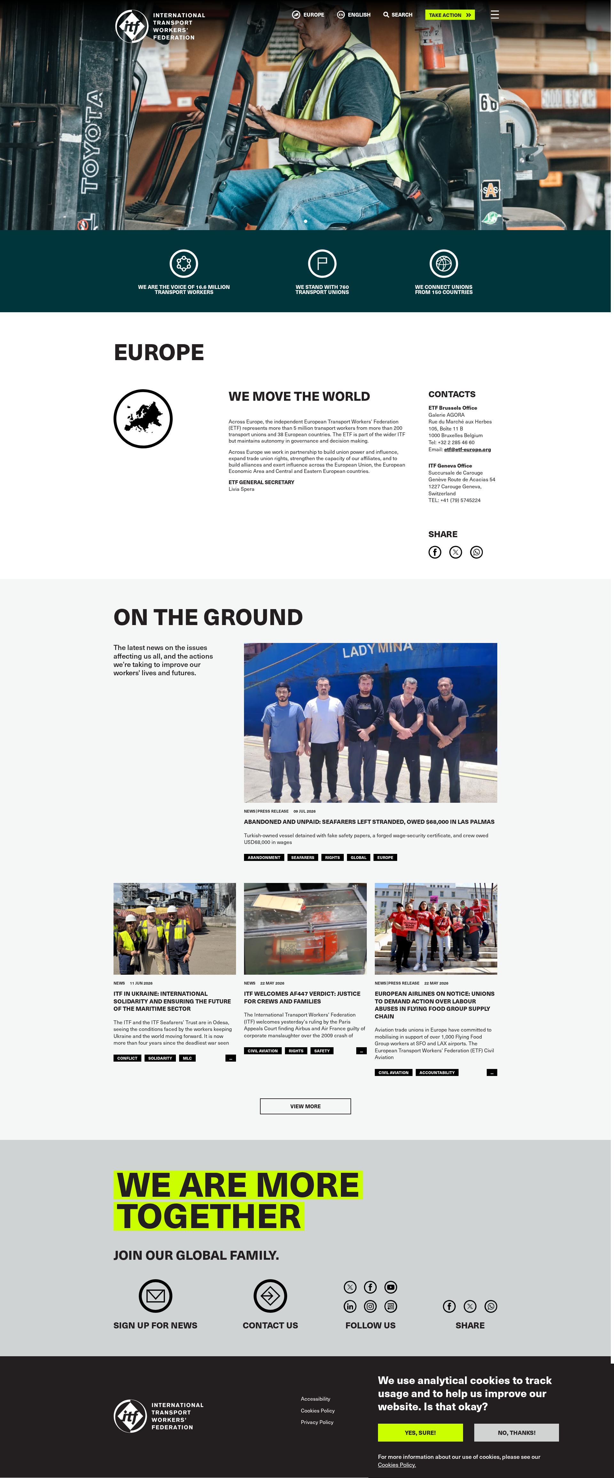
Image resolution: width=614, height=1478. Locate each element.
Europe (385, 857)
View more (305, 1106)
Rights (332, 857)
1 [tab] (305, 221)
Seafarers (302, 857)
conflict (127, 1058)
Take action (445, 15)
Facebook (370, 1287)
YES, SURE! (420, 1432)
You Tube (391, 1287)
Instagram (370, 1306)
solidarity (160, 1058)
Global (358, 857)
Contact (270, 1299)
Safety (322, 1050)
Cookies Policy (318, 1410)
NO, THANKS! (517, 1432)
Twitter (350, 1287)
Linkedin (350, 1306)
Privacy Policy (317, 1422)
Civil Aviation (263, 1050)
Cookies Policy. (397, 1464)
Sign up (155, 1299)
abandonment (264, 857)
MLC (187, 1058)
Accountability (437, 1072)
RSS (391, 1306)
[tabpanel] (305, 115)
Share (443, 533)
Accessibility (315, 1398)
